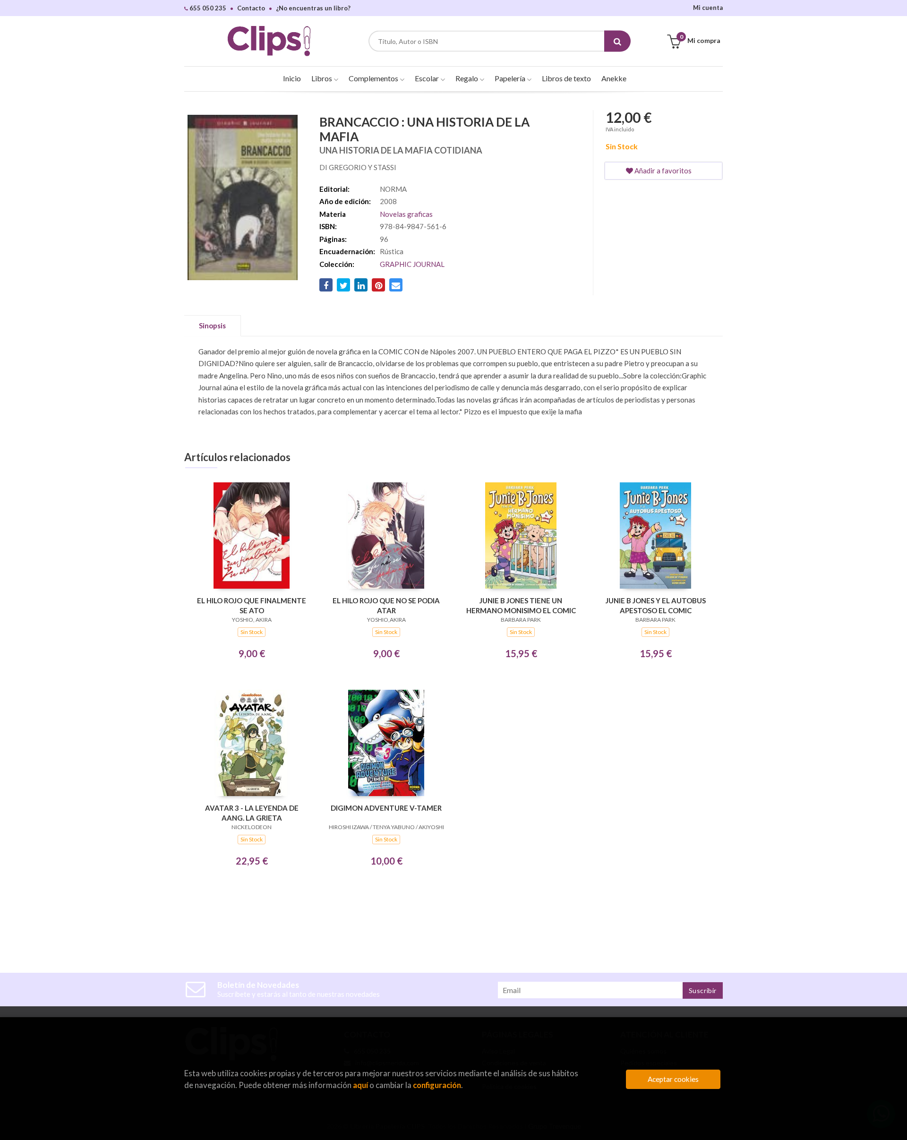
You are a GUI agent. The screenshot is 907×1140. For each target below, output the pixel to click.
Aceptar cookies (673, 1079)
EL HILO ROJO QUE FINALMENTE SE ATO (251, 605)
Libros (322, 78)
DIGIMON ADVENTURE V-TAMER (386, 808)
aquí (360, 1085)
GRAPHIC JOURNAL (412, 264)
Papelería (511, 78)
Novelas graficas (406, 214)
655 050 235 (207, 8)
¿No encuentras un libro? (313, 8)
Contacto (251, 8)
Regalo (467, 78)
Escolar (427, 78)
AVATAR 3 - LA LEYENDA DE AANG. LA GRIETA (252, 813)
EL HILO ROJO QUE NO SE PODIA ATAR (386, 605)
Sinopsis (212, 325)
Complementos (374, 78)
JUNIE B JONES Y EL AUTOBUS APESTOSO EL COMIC (656, 605)
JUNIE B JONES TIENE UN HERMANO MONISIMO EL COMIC (521, 605)
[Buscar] (617, 41)
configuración (437, 1085)
